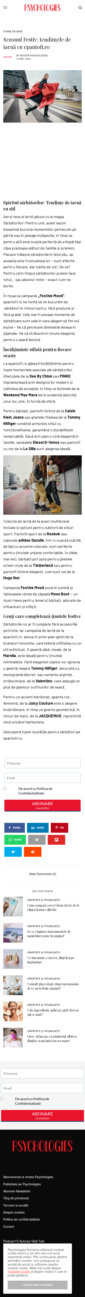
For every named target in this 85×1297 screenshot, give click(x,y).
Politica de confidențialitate (21, 1219)
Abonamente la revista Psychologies (28, 1177)
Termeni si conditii (15, 1205)
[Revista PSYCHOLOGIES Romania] (42, 7)
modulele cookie (19, 1271)
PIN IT (44, 484)
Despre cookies (14, 1212)
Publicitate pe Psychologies (22, 1184)
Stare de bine (12, 31)
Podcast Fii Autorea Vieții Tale (23, 1241)
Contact (8, 1226)
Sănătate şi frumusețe (43, 900)
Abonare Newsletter (17, 1191)
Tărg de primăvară (16, 1198)
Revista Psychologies (34, 55)
